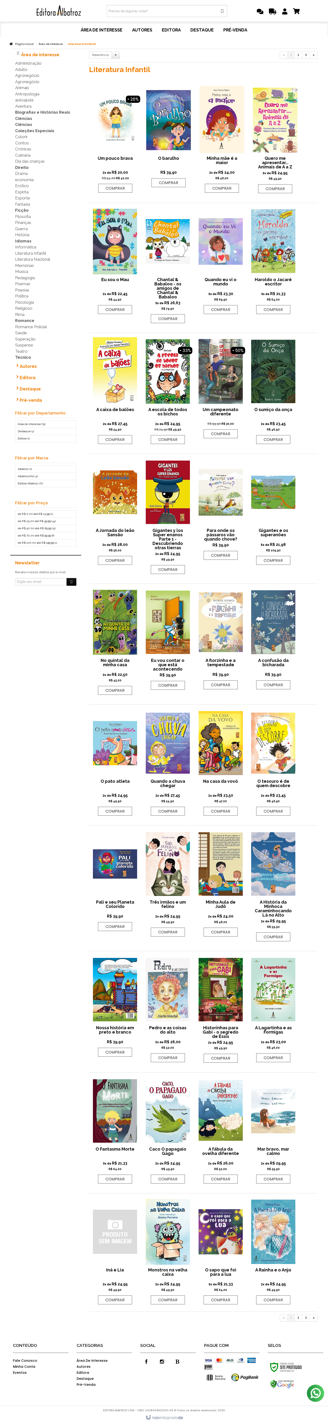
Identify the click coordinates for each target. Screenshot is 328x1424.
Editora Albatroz (30, 483)
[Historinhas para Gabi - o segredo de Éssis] (220, 1009)
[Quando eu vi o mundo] (220, 261)
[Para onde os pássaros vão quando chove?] (220, 509)
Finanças (23, 222)
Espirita (22, 192)
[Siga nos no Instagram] (162, 1361)
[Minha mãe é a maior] (222, 139)
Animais (22, 87)
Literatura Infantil (30, 253)
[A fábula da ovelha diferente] (220, 1130)
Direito (22, 167)
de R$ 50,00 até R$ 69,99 (36, 528)
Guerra (21, 228)
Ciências (23, 118)
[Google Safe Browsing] (292, 1384)
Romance (24, 320)
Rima (19, 314)
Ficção (22, 210)
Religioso (23, 308)
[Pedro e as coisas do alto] (167, 1009)
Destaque (26, 431)
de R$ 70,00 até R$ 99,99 (36, 535)
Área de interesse (51, 44)
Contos (22, 143)
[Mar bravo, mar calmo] (273, 1130)
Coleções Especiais (34, 130)
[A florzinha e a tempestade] (220, 639)
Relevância (100, 55)
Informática (25, 247)
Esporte (22, 198)
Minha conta (24, 1366)
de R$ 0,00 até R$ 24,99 (35, 514)
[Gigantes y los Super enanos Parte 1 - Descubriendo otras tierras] (167, 516)
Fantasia (22, 204)
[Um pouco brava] (115, 139)
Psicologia (24, 302)
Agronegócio (27, 75)
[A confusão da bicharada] (273, 639)
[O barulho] (168, 137)
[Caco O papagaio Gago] (167, 1130)
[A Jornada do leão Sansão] (115, 512)
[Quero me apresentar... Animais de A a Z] (275, 140)
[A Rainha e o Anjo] (273, 1251)
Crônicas (23, 149)
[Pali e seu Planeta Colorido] (115, 881)
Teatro (21, 351)
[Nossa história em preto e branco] (115, 1006)
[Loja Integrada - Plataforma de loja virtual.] (164, 1417)
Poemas (22, 283)
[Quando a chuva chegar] (167, 762)
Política (21, 296)
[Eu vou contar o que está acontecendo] (167, 639)
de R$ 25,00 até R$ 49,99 (37, 521)
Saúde (21, 332)
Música (21, 271)
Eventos (20, 1372)
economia (24, 179)
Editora (24, 438)
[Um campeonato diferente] (220, 388)
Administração (28, 63)
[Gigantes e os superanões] (273, 512)
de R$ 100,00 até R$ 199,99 (37, 542)
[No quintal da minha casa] (115, 642)
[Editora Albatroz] (58, 11)
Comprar (115, 188)
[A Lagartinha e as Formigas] (273, 1009)
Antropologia (27, 94)
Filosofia (23, 216)
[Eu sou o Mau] (115, 261)
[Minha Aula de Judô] (220, 883)
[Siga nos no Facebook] (146, 1361)
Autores (84, 1366)
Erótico (22, 185)
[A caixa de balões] (115, 391)
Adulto (21, 69)
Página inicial (24, 44)
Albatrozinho (28, 476)
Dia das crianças (30, 161)
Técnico (23, 357)
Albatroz (25, 469)
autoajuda (24, 100)
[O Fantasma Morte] (115, 1130)
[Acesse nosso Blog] (177, 1361)
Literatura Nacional (32, 259)
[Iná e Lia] (115, 1251)
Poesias (22, 290)
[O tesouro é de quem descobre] (273, 762)
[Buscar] (222, 11)
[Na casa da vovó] (220, 762)
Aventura (23, 106)
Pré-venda (86, 1384)
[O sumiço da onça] (273, 391)
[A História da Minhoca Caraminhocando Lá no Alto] (273, 886)
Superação (25, 339)
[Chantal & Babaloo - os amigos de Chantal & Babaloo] (167, 265)
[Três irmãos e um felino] (167, 883)
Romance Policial (31, 326)
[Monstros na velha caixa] (167, 1251)
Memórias (24, 265)
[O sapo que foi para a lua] (220, 1251)
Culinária (22, 155)
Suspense (24, 345)
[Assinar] (71, 582)
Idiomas (23, 241)
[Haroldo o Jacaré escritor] (273, 261)
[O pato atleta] (115, 762)
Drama (21, 173)
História (22, 234)
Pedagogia (25, 277)
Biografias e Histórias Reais (42, 112)
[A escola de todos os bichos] (167, 391)
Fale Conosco (25, 1360)
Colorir (21, 136)
